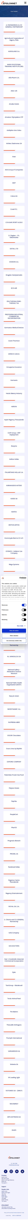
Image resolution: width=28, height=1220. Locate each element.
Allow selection (14, 635)
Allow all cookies (14, 630)
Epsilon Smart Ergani (6, 1192)
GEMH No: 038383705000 (16, 1215)
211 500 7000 (14, 1163)
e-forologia (4, 1198)
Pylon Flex (4, 1194)
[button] (25, 2)
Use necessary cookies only (14, 640)
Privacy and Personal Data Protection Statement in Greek (14, 1212)
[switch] (24, 610)
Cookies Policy (8, 1215)
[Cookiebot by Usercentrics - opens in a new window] (19, 578)
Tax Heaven (4, 1201)
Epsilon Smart (4, 1177)
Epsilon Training (5, 1199)
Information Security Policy (7, 1207)
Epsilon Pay (4, 1181)
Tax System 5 (4, 1183)
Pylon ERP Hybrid (5, 1178)
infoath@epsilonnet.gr (14, 1165)
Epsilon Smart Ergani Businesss (8, 1180)
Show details (20, 626)
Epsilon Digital (4, 1197)
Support (4, 1186)
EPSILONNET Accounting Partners (8, 1208)
